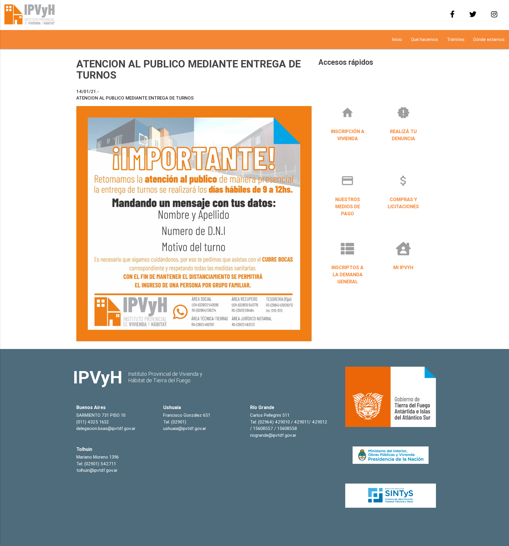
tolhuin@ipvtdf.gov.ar (97, 470)
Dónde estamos (489, 39)
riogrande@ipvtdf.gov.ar (273, 435)
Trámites (456, 39)
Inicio (397, 39)
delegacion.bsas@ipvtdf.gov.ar (105, 428)
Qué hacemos (424, 39)
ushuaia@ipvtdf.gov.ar (184, 428)
